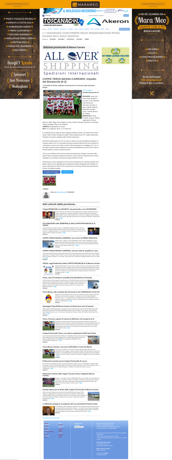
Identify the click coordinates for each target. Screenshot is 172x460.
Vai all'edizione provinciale (51, 418)
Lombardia (47, 435)
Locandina (77, 425)
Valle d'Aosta (61, 426)
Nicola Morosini (61, 192)
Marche (46, 437)
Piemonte (61, 424)
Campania (47, 427)
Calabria (46, 426)
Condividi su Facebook (51, 172)
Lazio (46, 432)
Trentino (60, 432)
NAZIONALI (53, 39)
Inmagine (106, 453)
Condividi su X (67, 172)
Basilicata (47, 424)
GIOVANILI (79, 39)
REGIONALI (61, 39)
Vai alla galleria (87, 90)
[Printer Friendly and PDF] (45, 189)
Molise (60, 423)
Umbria (60, 435)
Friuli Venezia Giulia (49, 431)
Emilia (46, 428)
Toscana (60, 431)
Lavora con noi (78, 423)
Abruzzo (46, 423)
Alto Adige (61, 434)
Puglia (60, 427)
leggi (61, 218)
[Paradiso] (49, 180)
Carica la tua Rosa (125, 29)
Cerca (126, 15)
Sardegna (61, 428)
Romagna (47, 430)
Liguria (46, 434)
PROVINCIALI (70, 39)
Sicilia (60, 430)
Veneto (60, 437)
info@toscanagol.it (105, 448)
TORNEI (86, 39)
